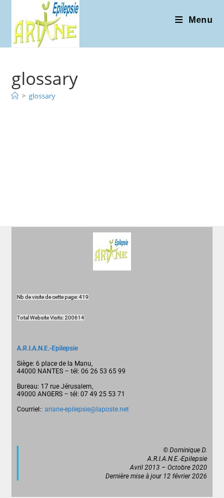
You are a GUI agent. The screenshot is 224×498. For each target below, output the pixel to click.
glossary (42, 96)
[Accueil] (14, 96)
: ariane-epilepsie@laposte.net (85, 409)
